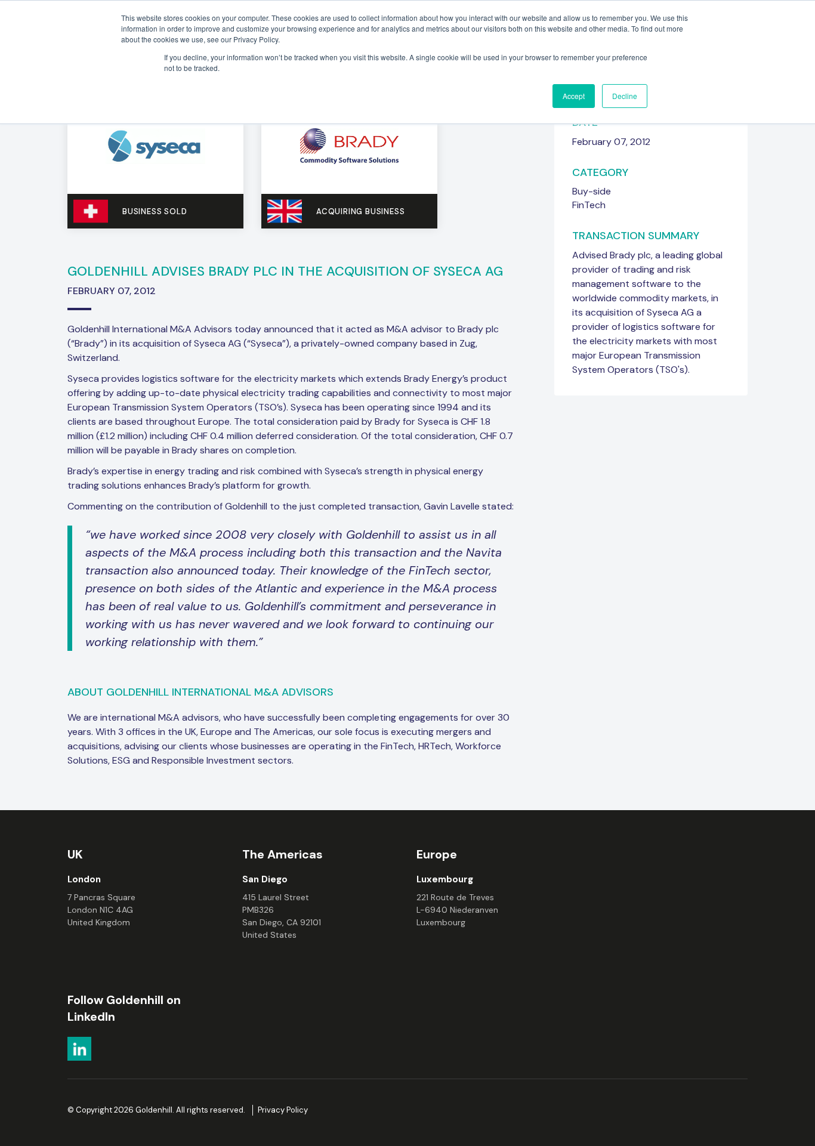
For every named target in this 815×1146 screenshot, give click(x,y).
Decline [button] (624, 96)
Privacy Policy (283, 1110)
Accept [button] (574, 96)
